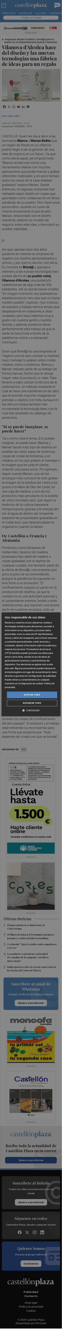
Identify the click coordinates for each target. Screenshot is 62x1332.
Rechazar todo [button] (32, 702)
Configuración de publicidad (42, 676)
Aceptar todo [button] (32, 694)
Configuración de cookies (30, 683)
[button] (30, 710)
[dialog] (31, 664)
